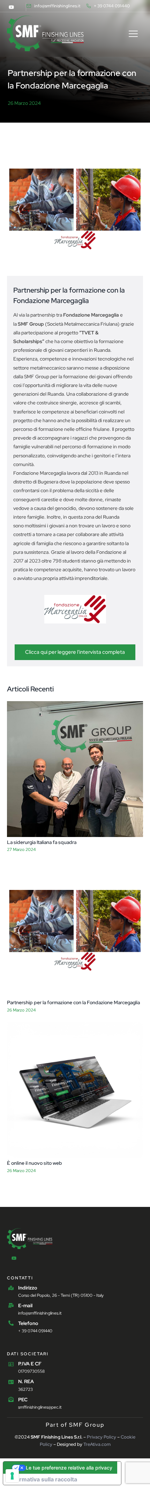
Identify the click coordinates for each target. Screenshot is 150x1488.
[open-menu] (133, 34)
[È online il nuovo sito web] (75, 1090)
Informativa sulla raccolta (43, 1479)
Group (31, 324)
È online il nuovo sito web (34, 1163)
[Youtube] (11, 7)
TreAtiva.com (97, 1444)
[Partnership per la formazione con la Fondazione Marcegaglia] (75, 929)
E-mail (25, 1305)
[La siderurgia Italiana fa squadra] (75, 769)
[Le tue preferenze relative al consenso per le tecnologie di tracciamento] (12, 1475)
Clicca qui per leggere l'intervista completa (75, 652)
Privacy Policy (101, 1437)
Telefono (28, 1323)
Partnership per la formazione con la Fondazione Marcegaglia (73, 1002)
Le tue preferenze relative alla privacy (69, 1468)
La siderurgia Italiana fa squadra (41, 842)
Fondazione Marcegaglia (91, 315)
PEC (23, 1399)
